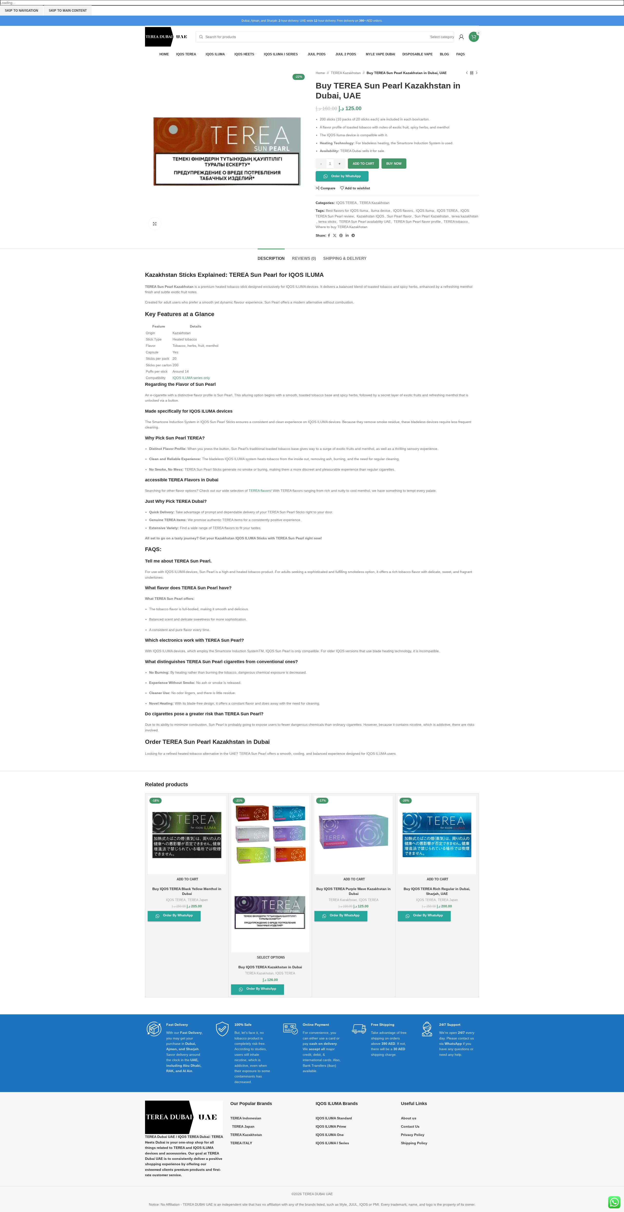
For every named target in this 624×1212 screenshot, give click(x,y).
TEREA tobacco (456, 221)
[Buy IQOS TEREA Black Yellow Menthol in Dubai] (187, 835)
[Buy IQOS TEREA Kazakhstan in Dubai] (270, 835)
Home (320, 73)
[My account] (461, 37)
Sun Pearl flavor (399, 216)
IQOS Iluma (425, 211)
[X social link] (335, 235)
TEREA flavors (260, 491)
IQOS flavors (403, 211)
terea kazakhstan (465, 216)
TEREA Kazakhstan (346, 73)
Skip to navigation (21, 10)
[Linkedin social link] (347, 235)
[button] (187, 879)
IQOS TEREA (346, 203)
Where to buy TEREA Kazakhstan (341, 227)
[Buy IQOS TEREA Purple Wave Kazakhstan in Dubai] (353, 835)
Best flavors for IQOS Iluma (347, 211)
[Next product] (476, 73)
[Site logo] (168, 37)
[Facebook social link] (329, 235)
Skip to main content (68, 10)
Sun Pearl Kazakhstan (432, 216)
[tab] (271, 256)
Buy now (393, 163)
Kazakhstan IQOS (370, 216)
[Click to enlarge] (155, 224)
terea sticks (327, 221)
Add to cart (363, 163)
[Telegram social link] (353, 235)
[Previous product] (466, 73)
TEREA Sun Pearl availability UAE (365, 221)
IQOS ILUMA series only (191, 378)
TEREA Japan (198, 900)
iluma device (380, 211)
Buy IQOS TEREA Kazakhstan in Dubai (270, 967)
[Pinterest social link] (341, 235)
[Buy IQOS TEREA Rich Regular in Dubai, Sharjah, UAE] (437, 835)
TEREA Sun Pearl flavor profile (417, 221)
